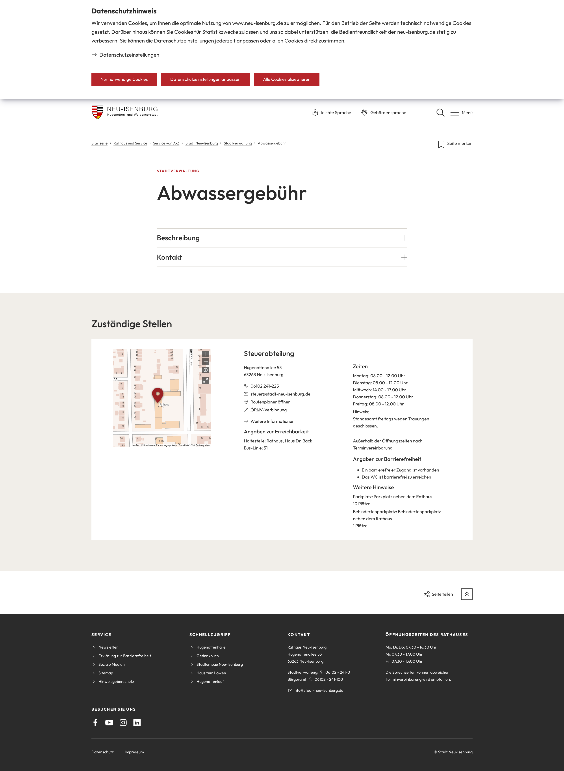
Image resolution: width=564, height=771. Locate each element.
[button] (282, 237)
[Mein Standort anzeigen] (205, 370)
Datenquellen (203, 445)
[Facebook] (95, 723)
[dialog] (282, 49)
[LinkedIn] (137, 723)
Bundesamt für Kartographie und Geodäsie (166, 445)
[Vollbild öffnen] (205, 380)
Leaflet (135, 445)
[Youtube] (109, 723)
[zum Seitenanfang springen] (467, 594)
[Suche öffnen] (440, 112)
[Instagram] (123, 723)
